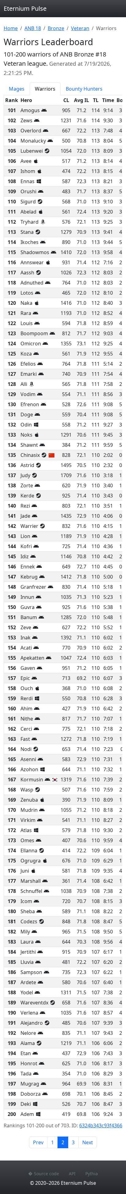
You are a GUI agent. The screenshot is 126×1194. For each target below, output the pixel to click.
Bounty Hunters (84, 88)
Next (87, 1142)
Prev (38, 1142)
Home (11, 28)
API (72, 1173)
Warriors (45, 88)
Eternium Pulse (25, 8)
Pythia (91, 1173)
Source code (46, 1173)
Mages (16, 88)
